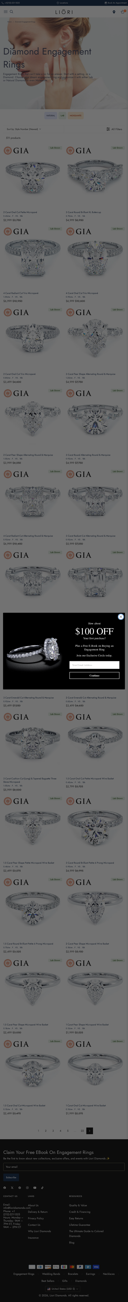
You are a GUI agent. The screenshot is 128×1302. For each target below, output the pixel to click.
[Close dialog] (121, 617)
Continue (94, 675)
